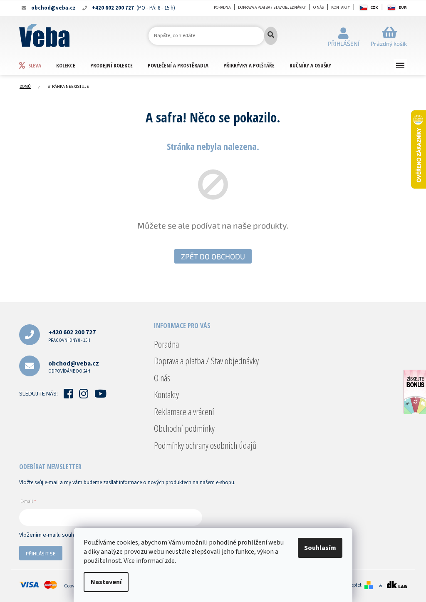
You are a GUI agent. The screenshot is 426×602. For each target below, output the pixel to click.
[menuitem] (37, 65)
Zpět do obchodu (213, 256)
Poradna (222, 7)
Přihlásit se (41, 553)
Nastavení (106, 582)
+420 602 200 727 (72, 335)
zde (170, 560)
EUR (403, 7)
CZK (374, 7)
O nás (318, 7)
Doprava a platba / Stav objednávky (272, 7)
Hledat (270, 36)
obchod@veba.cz (73, 366)
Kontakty (340, 7)
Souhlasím (320, 547)
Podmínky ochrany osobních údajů (205, 445)
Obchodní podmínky (184, 428)
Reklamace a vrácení (184, 411)
